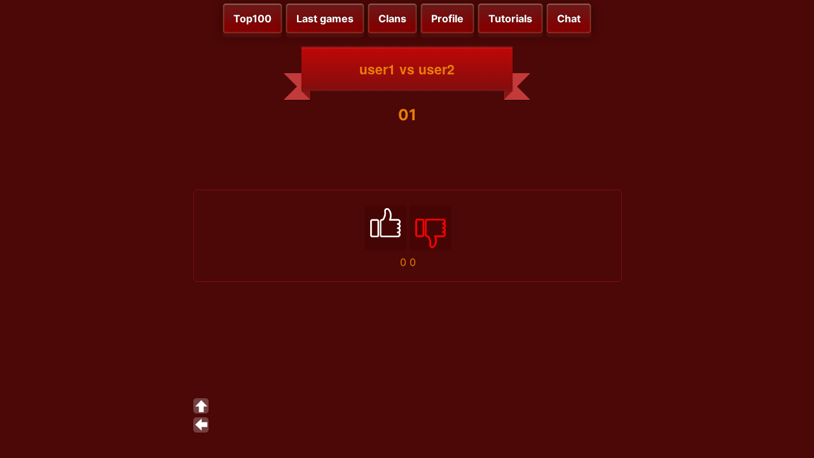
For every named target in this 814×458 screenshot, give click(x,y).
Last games (325, 18)
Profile (447, 18)
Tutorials (510, 18)
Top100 (252, 18)
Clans (392, 18)
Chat (569, 18)
